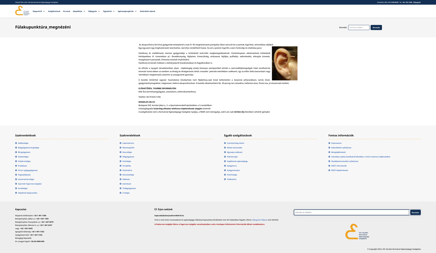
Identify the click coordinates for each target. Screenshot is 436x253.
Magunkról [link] (37, 11)
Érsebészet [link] (22, 166)
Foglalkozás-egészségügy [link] (237, 161)
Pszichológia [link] (232, 175)
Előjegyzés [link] (417, 2)
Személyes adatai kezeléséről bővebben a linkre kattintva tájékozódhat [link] (360, 157)
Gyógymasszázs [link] (233, 170)
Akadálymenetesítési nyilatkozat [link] (344, 161)
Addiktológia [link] (23, 143)
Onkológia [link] (127, 161)
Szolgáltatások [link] (54, 11)
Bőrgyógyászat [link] (24, 152)
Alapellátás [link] (77, 11)
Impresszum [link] (336, 143)
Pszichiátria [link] (127, 170)
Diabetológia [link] (23, 157)
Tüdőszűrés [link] (231, 179)
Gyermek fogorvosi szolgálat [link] (30, 184)
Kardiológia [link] (22, 188)
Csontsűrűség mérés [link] (235, 143)
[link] (22, 14)
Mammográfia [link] (128, 147)
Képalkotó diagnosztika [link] (27, 193)
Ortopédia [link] (127, 166)
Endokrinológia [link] (24, 161)
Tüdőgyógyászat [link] (129, 188)
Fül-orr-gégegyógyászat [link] (28, 170)
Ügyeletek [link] (107, 11)
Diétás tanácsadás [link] (234, 147)
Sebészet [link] (126, 179)
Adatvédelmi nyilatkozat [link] (341, 147)
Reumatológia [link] (128, 175)
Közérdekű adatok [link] (147, 11)
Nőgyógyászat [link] (128, 157)
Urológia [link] (126, 193)
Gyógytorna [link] (232, 166)
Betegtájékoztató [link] (338, 152)
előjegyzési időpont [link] (260, 220)
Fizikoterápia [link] (232, 157)
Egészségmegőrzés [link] (126, 11)
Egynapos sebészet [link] (234, 152)
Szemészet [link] (127, 184)
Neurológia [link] (127, 152)
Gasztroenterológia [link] (26, 179)
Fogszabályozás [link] (24, 175)
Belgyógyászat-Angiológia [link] (28, 147)
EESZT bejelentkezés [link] (339, 170)
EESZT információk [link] (339, 166)
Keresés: (343, 27)
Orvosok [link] (66, 11)
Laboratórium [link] (128, 143)
